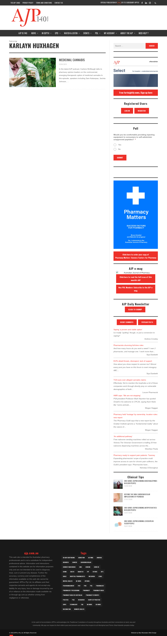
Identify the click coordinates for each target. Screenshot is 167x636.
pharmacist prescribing (71, 590)
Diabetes (80, 572)
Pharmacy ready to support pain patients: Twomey (134, 455)
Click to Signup (135, 309)
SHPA (64, 604)
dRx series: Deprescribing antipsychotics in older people (140, 508)
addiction (81, 558)
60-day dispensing (69, 558)
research (81, 600)
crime (65, 572)
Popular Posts (147, 322)
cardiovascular (86, 562)
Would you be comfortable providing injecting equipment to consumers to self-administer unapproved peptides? (134, 137)
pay (79, 586)
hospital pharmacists (77, 576)
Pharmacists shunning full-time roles (128, 345)
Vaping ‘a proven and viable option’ (128, 329)
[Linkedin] (146, 2)
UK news (89, 604)
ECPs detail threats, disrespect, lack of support (133, 361)
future (95, 572)
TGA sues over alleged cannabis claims (130, 380)
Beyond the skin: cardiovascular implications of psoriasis (137, 495)
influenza (92, 576)
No (119, 149)
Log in (127, 110)
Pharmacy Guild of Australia (72, 595)
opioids (87, 581)
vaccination (67, 609)
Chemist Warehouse (69, 567)
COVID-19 (96, 567)
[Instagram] (150, 2)
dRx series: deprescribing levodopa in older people (138, 522)
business (66, 562)
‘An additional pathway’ (123, 436)
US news (98, 604)
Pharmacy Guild (98, 590)
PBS (85, 586)
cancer (74, 562)
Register (142, 110)
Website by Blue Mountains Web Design (143, 633)
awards (99, 558)
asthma (90, 558)
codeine (87, 567)
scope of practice (94, 600)
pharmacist (100, 586)
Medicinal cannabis (72, 59)
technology (73, 604)
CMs (80, 567)
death (72, 572)
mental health (67, 581)
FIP (88, 572)
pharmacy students (92, 595)
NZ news (78, 581)
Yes (119, 145)
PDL (91, 586)
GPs (102, 572)
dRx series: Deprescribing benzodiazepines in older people (140, 482)
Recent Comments (126, 322)
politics (65, 600)
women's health (79, 609)
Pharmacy (86, 590)
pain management (68, 586)
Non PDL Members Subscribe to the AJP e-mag (135, 289)
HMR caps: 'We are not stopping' (127, 395)
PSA (73, 600)
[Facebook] (142, 2)
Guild (64, 576)
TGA (82, 604)
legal (100, 576)
